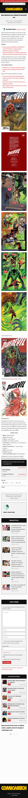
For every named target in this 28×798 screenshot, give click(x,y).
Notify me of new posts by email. (12, 659)
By (9, 496)
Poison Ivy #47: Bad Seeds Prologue (14, 697)
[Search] (24, 4)
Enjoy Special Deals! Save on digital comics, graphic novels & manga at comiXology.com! (12, 728)
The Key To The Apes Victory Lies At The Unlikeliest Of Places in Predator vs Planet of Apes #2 (18, 551)
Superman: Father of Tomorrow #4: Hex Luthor (16, 689)
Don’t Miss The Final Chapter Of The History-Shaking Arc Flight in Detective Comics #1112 (17, 563)
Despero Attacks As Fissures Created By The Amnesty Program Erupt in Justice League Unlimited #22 (18, 575)
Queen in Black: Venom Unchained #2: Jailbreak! (16, 681)
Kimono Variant (14, 379)
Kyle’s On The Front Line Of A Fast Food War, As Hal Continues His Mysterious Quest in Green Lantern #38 (18, 539)
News (20, 494)
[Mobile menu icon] (26, 9)
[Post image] (6, 527)
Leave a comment (14, 498)
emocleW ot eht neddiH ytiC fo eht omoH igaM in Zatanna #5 (18, 586)
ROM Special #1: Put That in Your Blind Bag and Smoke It (16, 704)
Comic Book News (15, 494)
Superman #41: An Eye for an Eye (16, 711)
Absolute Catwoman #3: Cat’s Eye (16, 718)
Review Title (5, 646)
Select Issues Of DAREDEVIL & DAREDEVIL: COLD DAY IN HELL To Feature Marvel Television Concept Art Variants (14, 48)
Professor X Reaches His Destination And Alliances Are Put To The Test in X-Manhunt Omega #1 (14, 78)
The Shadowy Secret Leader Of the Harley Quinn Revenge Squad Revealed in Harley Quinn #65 (18, 528)
